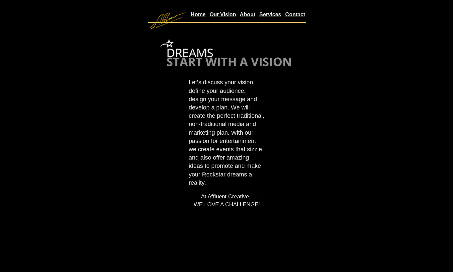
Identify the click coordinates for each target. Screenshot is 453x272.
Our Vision (223, 14)
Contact (295, 14)
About (247, 14)
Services (270, 14)
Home (198, 14)
